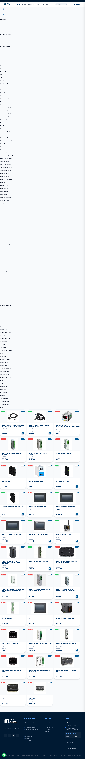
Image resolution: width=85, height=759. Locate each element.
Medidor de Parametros (5, 86)
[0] (70, 4)
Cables (1, 353)
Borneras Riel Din (4, 362)
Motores (2, 203)
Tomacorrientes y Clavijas (6, 350)
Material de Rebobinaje (5, 305)
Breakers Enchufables (5, 119)
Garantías (47, 729)
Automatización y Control (6, 19)
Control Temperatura (5, 80)
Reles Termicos (3, 128)
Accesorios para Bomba (5, 197)
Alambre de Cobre (4, 200)
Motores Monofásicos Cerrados (7, 229)
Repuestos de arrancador (6, 149)
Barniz (1, 326)
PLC (1, 74)
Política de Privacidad (52, 755)
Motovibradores (4, 250)
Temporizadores (4, 71)
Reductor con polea (4, 283)
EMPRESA (24, 4)
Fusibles (2, 134)
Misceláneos (3, 313)
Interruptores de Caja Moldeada (7, 113)
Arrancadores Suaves (5, 46)
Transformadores (4, 95)
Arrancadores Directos (5, 131)
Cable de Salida (3, 341)
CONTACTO (45, 4)
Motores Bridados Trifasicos (6, 226)
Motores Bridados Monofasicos (7, 223)
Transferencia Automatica (6, 98)
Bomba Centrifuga (4, 173)
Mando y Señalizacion (5, 62)
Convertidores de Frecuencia (7, 51)
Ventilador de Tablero (5, 404)
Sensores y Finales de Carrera (7, 89)
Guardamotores (3, 122)
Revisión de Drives (49, 727)
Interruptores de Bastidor (6, 116)
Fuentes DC (2, 92)
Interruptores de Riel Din (6, 107)
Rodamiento (3, 389)
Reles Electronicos (4, 68)
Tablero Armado (4, 104)
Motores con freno (4, 235)
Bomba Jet (2, 182)
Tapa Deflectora (4, 398)
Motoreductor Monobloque (6, 241)
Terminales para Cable (5, 368)
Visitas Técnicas (49, 722)
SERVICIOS (38, 4)
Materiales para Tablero (5, 377)
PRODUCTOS (30, 4)
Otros (1, 101)
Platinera (2, 383)
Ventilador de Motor (4, 401)
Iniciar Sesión (77, 4)
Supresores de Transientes (6, 140)
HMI (1, 77)
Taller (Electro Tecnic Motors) (51, 731)
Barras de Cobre (4, 356)
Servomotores (3, 256)
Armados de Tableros (50, 725)
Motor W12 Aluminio (5, 253)
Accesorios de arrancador (6, 60)
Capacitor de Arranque (5, 332)
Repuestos (2, 295)
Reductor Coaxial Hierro (5, 280)
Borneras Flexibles (4, 365)
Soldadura (2, 395)
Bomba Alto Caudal (4, 176)
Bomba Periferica (4, 188)
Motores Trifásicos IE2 (5, 214)
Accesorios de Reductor (5, 277)
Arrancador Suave (4, 152)
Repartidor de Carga (5, 359)
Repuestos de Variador (5, 164)
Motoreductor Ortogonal (6, 244)
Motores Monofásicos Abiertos (7, 220)
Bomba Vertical (3, 194)
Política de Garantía (40, 755)
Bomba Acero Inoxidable (6, 179)
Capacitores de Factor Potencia (7, 137)
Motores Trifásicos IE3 (5, 217)
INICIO (18, 4)
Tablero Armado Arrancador (7, 155)
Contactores (3, 125)
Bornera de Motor (4, 329)
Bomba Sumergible (4, 191)
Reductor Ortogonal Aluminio (7, 286)
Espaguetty (2, 344)
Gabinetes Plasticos (4, 374)
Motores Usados (4, 247)
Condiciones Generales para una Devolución (70, 755)
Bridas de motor (4, 185)
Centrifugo (2, 335)
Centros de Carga (4, 143)
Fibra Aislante (3, 347)
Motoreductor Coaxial (5, 238)
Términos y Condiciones (27, 755)
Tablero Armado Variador (6, 167)
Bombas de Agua (4, 271)
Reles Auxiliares (3, 65)
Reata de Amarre (4, 386)
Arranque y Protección (5, 34)
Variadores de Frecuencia (6, 158)
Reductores (2, 259)
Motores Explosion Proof (6, 232)
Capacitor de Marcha (5, 338)
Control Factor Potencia (5, 83)
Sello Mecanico (3, 392)
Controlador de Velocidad (6, 170)
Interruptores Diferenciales (6, 110)
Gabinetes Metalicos (4, 371)
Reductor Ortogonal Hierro (6, 289)
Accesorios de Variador (5, 161)
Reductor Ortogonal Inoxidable (7, 292)
